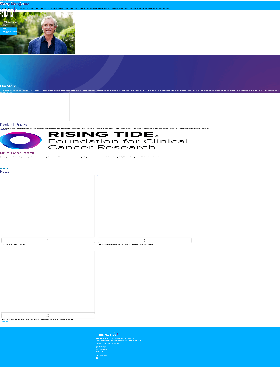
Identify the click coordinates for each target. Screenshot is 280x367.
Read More (5, 246)
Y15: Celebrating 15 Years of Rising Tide (13, 244)
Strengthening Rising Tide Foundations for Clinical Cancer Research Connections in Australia (126, 244)
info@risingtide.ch (101, 355)
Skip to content (4, 0)
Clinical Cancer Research (10, 22)
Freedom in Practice (8, 21)
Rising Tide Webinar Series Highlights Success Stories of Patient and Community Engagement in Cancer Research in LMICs (38, 319)
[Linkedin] (97, 358)
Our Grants (6, 24)
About (4, 19)
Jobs (100, 361)
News (4, 25)
